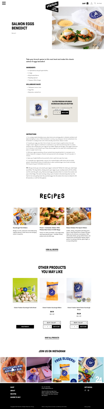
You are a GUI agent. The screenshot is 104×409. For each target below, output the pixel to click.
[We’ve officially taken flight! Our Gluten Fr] (39, 369)
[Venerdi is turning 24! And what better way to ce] (91, 369)
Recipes (13, 394)
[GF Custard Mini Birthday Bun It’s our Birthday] (13, 369)
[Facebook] (85, 390)
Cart (85, 3)
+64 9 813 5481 (46, 387)
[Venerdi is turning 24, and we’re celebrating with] (65, 369)
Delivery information (62, 406)
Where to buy (15, 397)
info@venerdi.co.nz (49, 388)
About (12, 391)
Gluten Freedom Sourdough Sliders (52, 307)
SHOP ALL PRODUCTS (52, 338)
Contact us (54, 406)
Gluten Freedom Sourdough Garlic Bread (25, 307)
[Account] (91, 3)
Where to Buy (45, 406)
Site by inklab (87, 406)
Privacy (32, 406)
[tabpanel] (25, 225)
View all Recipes (52, 249)
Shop (12, 387)
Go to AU (99, 3)
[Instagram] (88, 390)
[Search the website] (95, 3)
